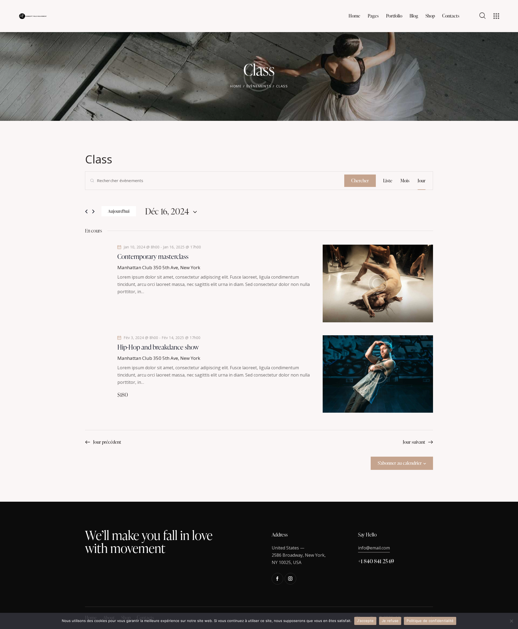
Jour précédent (107, 442)
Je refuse (390, 620)
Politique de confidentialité (430, 620)
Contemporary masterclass (152, 256)
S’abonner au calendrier (400, 463)
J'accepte (365, 620)
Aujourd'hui (119, 211)
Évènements (258, 86)
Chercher (360, 180)
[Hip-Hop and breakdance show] (378, 374)
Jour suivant (414, 442)
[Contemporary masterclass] (378, 283)
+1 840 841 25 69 (376, 561)
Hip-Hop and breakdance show (158, 347)
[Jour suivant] (93, 211)
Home (235, 86)
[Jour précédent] (86, 211)
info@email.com (374, 548)
